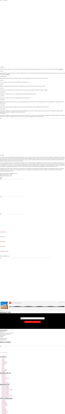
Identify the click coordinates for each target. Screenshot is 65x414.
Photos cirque (2, 241)
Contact (3, 399)
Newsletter (4, 406)
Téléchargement (5, 404)
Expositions (4, 377)
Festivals (3, 375)
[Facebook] (1, 344)
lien (46, 90)
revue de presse (3, 231)
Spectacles (4, 374)
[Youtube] (27, 344)
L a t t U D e (3, 352)
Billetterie (4, 401)
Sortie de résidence (6, 378)
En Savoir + (61, 69)
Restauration (4, 402)
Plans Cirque (2, 236)
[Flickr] (40, 344)
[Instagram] (14, 344)
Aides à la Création (5, 388)
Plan (4, 74)
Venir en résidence (5, 387)
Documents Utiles (5, 390)
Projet (3, 358)
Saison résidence (5, 386)
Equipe (3, 360)
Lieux (3, 359)
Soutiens (3, 364)
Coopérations (4, 361)
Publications (4, 363)
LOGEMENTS (4, 403)
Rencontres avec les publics (7, 389)
